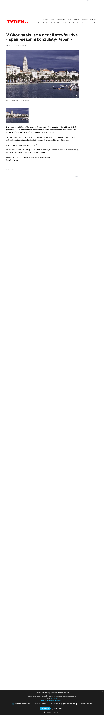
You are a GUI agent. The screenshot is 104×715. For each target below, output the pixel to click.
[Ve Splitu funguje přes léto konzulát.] (17, 115)
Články (38, 23)
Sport (78, 23)
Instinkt (52, 19)
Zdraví (90, 23)
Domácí (45, 23)
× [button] (102, 692)
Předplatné (93, 19)
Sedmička (45, 19)
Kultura (84, 23)
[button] (52, 700)
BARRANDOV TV (61, 19)
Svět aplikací (85, 19)
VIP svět (69, 19)
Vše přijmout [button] (45, 708)
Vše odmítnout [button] (58, 708)
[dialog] (52, 702)
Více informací (53, 698)
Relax (96, 23)
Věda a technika (62, 23)
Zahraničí (52, 23)
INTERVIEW (76, 19)
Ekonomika (72, 23)
